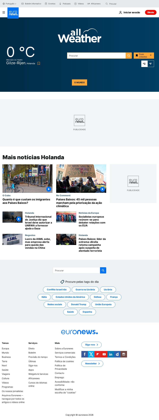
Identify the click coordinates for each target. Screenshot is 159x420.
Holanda (29, 213)
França (114, 297)
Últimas (32, 361)
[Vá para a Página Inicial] (13, 13)
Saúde (70, 311)
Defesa (97, 297)
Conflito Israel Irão (57, 289)
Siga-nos (32, 365)
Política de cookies (64, 361)
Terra (4, 361)
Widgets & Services (38, 374)
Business (6, 357)
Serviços (32, 343)
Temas (5, 343)
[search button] (106, 3)
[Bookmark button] (38, 63)
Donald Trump (78, 304)
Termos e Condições (65, 357)
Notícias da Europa (89, 213)
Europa (5, 348)
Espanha (87, 311)
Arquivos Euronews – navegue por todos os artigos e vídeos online (13, 398)
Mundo (5, 352)
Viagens (6, 374)
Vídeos (5, 382)
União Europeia (103, 304)
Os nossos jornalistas (12, 391)
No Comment (63, 195)
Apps (31, 369)
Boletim (32, 352)
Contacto (59, 373)
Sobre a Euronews (64, 348)
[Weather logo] (79, 36)
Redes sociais (55, 304)
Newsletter (91, 363)
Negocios (30, 235)
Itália (44, 297)
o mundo (79, 82)
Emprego (59, 377)
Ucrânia (108, 289)
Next (4, 365)
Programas (7, 386)
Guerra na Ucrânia (85, 289)
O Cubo (6, 195)
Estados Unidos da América (70, 297)
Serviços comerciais (65, 352)
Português (10, 3)
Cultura (5, 378)
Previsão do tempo (38, 357)
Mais (57, 343)
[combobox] (122, 3)
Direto (151, 12)
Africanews (34, 378)
